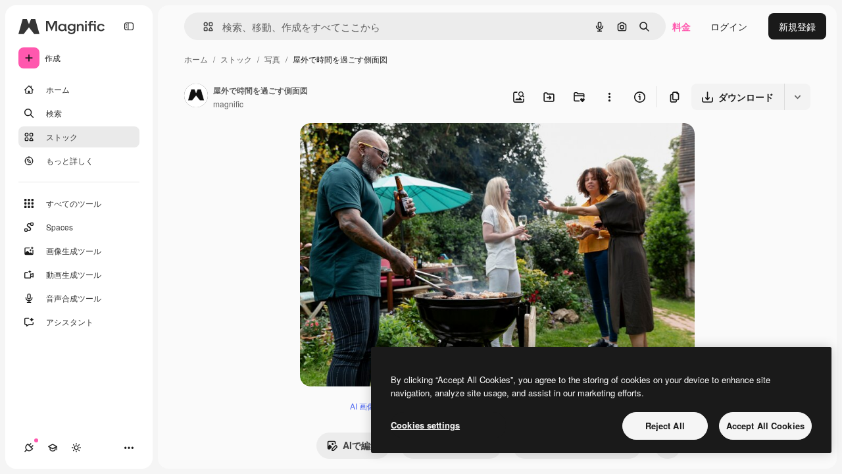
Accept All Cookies (765, 425)
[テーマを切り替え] (76, 447)
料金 (681, 26)
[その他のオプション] (609, 97)
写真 (272, 59)
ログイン (728, 26)
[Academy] (52, 447)
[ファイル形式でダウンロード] (797, 97)
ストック (236, 59)
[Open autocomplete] (203, 27)
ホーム (196, 59)
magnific (228, 103)
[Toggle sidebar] (128, 26)
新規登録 (797, 26)
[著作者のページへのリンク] (196, 97)
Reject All (665, 425)
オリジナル (390, 148)
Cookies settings (425, 425)
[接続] (28, 447)
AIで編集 (361, 445)
